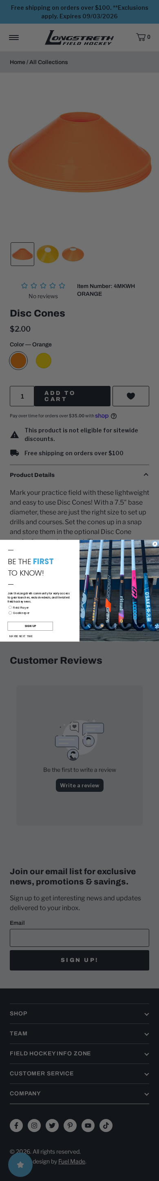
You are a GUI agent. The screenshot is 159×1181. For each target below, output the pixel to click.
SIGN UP (30, 626)
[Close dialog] (155, 544)
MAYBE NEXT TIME (21, 636)
